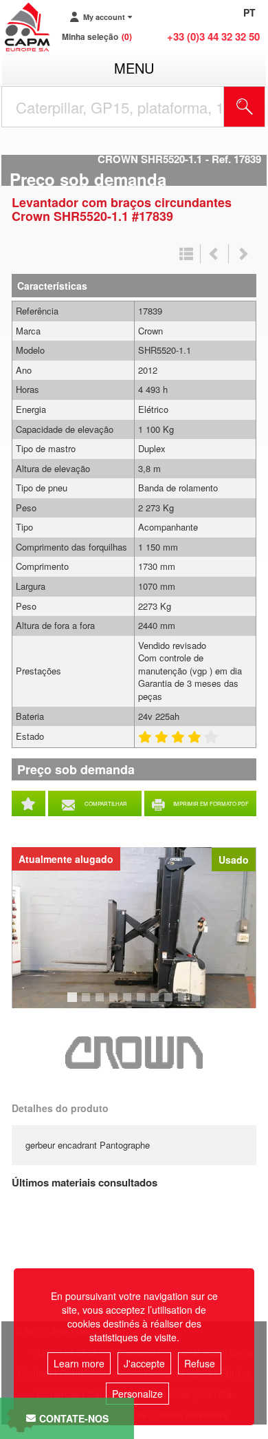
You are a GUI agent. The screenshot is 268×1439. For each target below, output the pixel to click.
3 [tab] (101, 1003)
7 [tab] (156, 1003)
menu (134, 68)
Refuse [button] (199, 1363)
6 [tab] (143, 1003)
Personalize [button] (137, 1393)
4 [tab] (115, 1003)
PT (249, 12)
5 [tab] (129, 1003)
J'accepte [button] (144, 1363)
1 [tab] (74, 1003)
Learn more (79, 1363)
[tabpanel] (134, 927)
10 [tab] (200, 1003)
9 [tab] (184, 1003)
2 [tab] (88, 1003)
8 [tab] (170, 1003)
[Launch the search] (244, 106)
